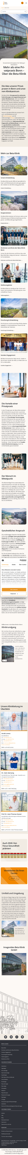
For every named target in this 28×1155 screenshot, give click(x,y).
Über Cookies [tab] (22, 564)
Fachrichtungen (7, 116)
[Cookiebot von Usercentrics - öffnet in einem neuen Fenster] (20, 560)
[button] (26, 3)
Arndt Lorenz (5, 733)
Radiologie (3, 1097)
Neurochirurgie (4, 1084)
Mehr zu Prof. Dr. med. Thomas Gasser (12, 830)
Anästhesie (3, 1066)
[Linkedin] (5, 1036)
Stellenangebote (6, 285)
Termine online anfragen (6, 1136)
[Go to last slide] (3, 660)
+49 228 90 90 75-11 (7, 740)
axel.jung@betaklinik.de (9, 784)
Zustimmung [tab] (5, 564)
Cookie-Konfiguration (18, 1153)
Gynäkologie (4, 1075)
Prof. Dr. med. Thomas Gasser (11, 814)
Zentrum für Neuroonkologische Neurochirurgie (11, 1106)
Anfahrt (3, 1113)
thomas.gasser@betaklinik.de (10, 825)
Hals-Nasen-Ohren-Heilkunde (7, 1077)
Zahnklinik (3, 1103)
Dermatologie (4, 1070)
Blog (2, 1117)
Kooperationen (6, 213)
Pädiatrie (3, 1090)
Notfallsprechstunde (5, 1133)
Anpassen (13, 593)
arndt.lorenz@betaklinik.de (9, 743)
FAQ (2, 1115)
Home (2, 7)
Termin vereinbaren (5, 744)
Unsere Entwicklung (7, 178)
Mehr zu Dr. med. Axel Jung (8, 788)
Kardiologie (3, 1081)
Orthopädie (3, 1088)
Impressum (3, 1122)
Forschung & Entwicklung (9, 320)
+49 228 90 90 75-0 (7, 737)
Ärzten (13, 118)
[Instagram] (16, 1036)
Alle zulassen (14, 589)
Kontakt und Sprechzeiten (6, 1131)
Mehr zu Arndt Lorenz (7, 747)
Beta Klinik (3, 1047)
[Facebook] (22, 1036)
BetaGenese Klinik (5, 1059)
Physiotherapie (4, 1092)
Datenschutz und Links (6, 1124)
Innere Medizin (4, 1079)
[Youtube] (11, 1036)
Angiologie (3, 1068)
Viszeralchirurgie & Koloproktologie (9, 1101)
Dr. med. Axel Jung (7, 773)
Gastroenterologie (5, 1072)
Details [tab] (14, 564)
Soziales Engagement (8, 355)
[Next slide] (5, 660)
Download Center (5, 1120)
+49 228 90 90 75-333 (8, 778)
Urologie (3, 1099)
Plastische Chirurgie (5, 1095)
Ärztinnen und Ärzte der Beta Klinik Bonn (11, 260)
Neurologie (3, 1086)
